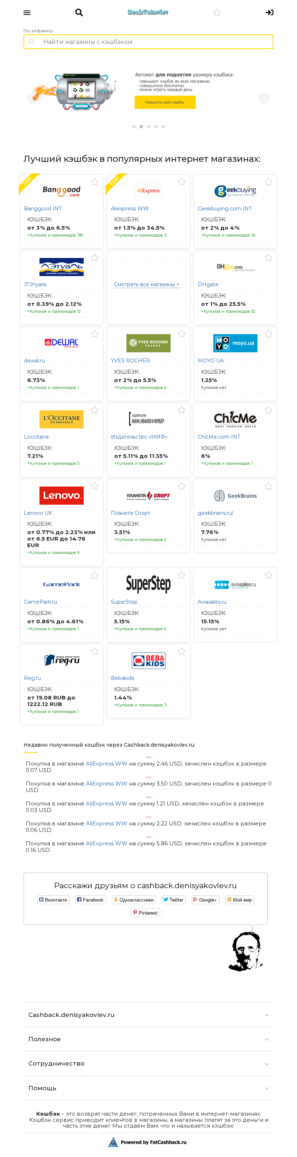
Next (264, 98)
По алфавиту (38, 31)
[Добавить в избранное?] (94, 182)
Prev (33, 98)
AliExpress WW (106, 764)
